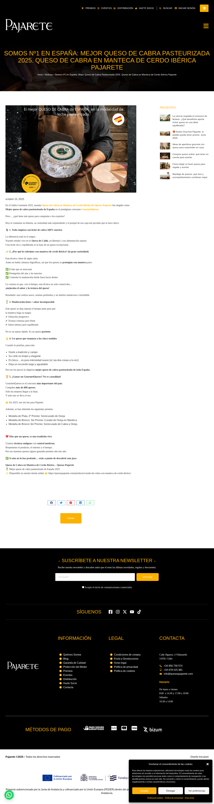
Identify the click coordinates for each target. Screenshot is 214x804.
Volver (70, 518)
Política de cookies (155, 798)
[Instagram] (118, 612)
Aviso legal (189, 798)
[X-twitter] (125, 612)
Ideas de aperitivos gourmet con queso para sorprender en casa (188, 146)
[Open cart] (204, 8)
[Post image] (165, 117)
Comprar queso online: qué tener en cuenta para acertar (190, 156)
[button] (207, 764)
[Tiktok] (139, 612)
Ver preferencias (196, 790)
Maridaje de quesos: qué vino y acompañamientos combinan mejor (189, 175)
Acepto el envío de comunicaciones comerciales (108, 587)
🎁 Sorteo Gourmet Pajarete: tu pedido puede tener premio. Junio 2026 (189, 134)
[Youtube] (132, 612)
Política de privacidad (174, 798)
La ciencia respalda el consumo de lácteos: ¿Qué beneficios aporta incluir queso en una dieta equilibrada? (189, 121)
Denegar (170, 790)
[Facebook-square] (111, 612)
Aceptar (144, 790)
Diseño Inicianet (200, 756)
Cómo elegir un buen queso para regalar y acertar (188, 165)
